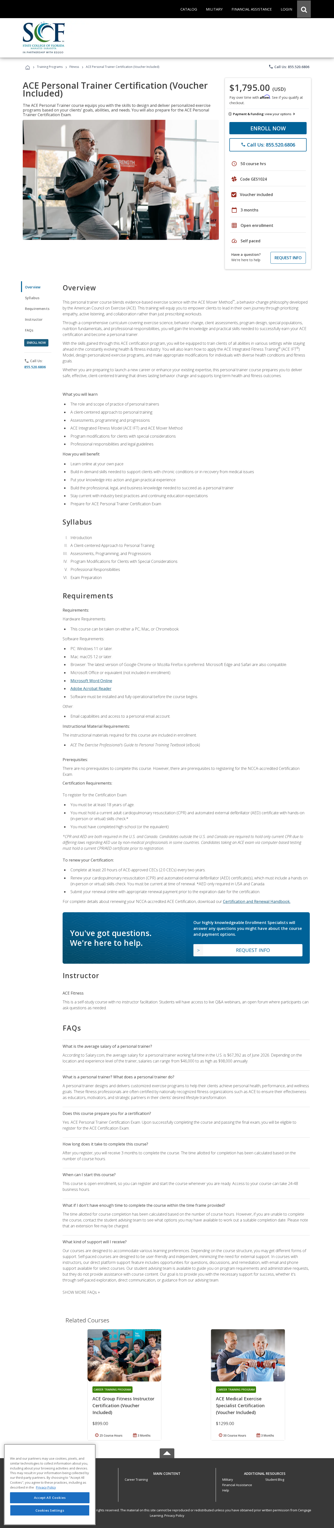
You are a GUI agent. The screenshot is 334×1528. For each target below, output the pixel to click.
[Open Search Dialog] (304, 9)
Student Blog (274, 1479)
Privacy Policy (174, 1515)
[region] (50, 1484)
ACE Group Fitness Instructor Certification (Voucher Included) (123, 1405)
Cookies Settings (49, 1510)
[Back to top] (167, 1472)
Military (227, 1479)
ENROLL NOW (268, 128)
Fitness (74, 67)
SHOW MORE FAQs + (81, 1292)
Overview (32, 287)
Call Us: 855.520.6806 (288, 66)
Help (225, 1490)
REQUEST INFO (288, 257)
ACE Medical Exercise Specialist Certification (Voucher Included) (240, 1405)
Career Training (136, 1479)
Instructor (34, 319)
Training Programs (50, 67)
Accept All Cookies (50, 1498)
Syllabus (32, 298)
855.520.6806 (35, 367)
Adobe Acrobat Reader (90, 688)
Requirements (37, 308)
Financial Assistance (237, 1485)
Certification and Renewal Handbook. (256, 901)
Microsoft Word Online (91, 680)
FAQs (29, 330)
